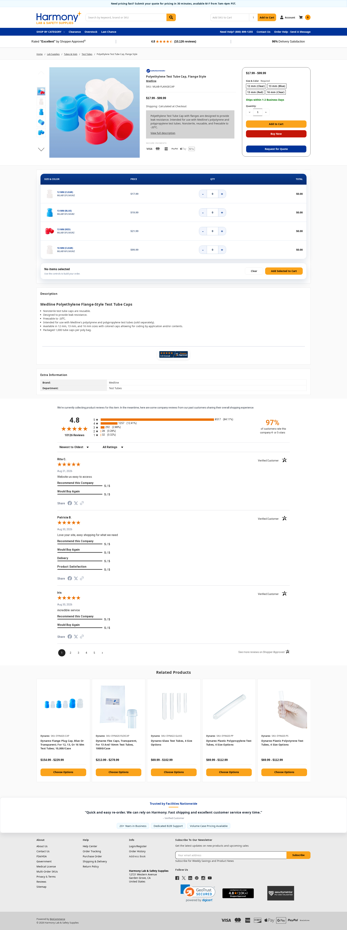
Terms (52, 876)
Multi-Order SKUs (47, 871)
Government (44, 861)
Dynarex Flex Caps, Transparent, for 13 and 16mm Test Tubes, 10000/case (116, 744)
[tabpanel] (63, 730)
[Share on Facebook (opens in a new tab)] (70, 504)
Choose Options (63, 772)
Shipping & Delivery (95, 861)
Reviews (41, 881)
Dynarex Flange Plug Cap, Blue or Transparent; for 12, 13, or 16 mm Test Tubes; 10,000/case (62, 744)
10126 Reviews (78, 435)
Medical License (46, 866)
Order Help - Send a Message (292, 31)
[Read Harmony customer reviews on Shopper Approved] (173, 354)
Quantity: (251, 106)
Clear (254, 271)
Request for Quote (276, 149)
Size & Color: (258, 80)
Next (41, 149)
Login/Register (138, 846)
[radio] (173, 419)
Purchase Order (92, 856)
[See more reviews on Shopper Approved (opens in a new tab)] (82, 503)
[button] (198, 893)
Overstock (91, 31)
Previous (41, 72)
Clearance (75, 31)
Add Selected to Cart (284, 271)
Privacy (41, 876)
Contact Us (263, 31)
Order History (137, 851)
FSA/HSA (42, 856)
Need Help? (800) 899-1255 (236, 31)
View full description (163, 133)
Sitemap (41, 886)
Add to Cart (267, 17)
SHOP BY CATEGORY (49, 31)
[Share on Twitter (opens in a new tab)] (76, 503)
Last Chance (108, 31)
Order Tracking (92, 851)
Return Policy (91, 866)
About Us (42, 846)
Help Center (90, 846)
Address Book (137, 856)
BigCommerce (57, 919)
